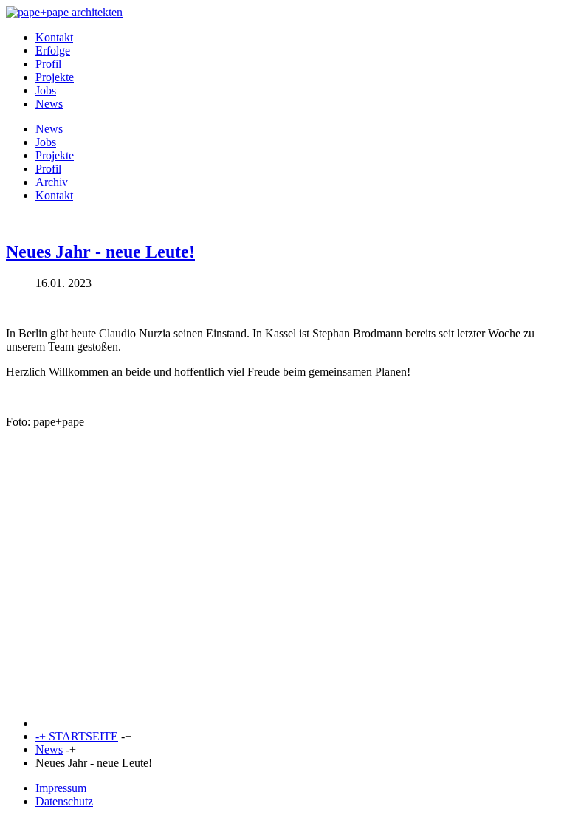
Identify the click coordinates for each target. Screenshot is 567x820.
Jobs (45, 90)
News (49, 103)
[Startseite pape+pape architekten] (64, 12)
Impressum (60, 788)
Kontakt (54, 37)
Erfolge (52, 50)
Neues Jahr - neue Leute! (100, 251)
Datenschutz (64, 801)
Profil (48, 64)
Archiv (51, 182)
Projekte (54, 77)
